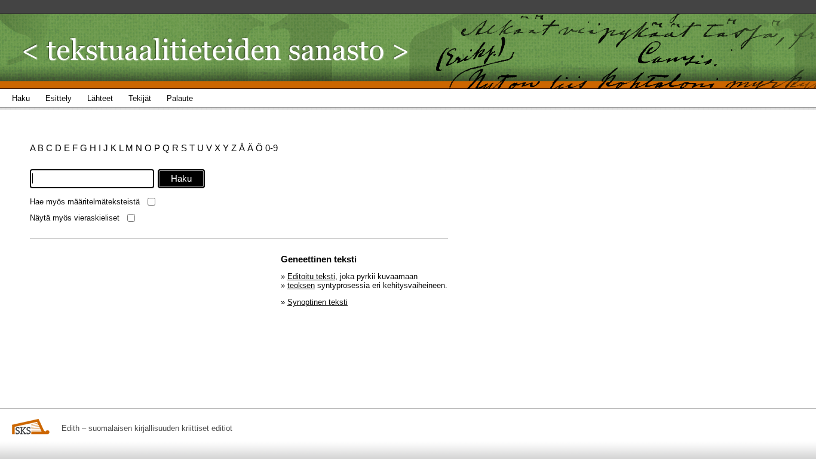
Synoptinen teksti (317, 302)
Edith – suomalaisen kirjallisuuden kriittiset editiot (147, 428)
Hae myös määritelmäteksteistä (85, 201)
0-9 (271, 148)
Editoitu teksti (311, 276)
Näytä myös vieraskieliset (74, 217)
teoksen (301, 285)
